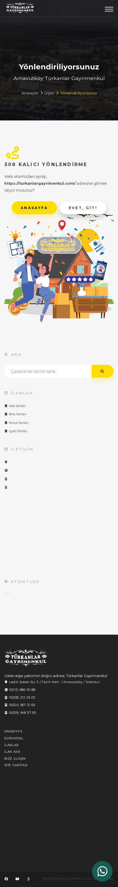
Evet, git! (83, 208)
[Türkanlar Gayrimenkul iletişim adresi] (6, 462)
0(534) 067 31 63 (22, 705)
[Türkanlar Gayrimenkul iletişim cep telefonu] (6, 479)
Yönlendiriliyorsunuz (78, 93)
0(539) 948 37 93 (22, 713)
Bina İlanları (17, 414)
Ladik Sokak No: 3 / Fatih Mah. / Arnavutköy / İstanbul (54, 682)
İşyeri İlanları (17, 431)
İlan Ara (12, 752)
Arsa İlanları (17, 406)
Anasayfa (29, 93)
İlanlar (11, 745)
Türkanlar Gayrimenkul (20, 9)
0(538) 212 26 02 (22, 697)
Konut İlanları (18, 423)
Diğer (49, 93)
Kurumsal (13, 738)
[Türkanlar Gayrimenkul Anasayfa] (25, 658)
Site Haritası (16, 765)
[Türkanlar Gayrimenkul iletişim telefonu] (6, 470)
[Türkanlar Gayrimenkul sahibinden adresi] (28, 879)
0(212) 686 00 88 (22, 690)
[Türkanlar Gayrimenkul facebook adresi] (6, 879)
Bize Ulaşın (15, 759)
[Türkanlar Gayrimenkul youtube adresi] (17, 879)
